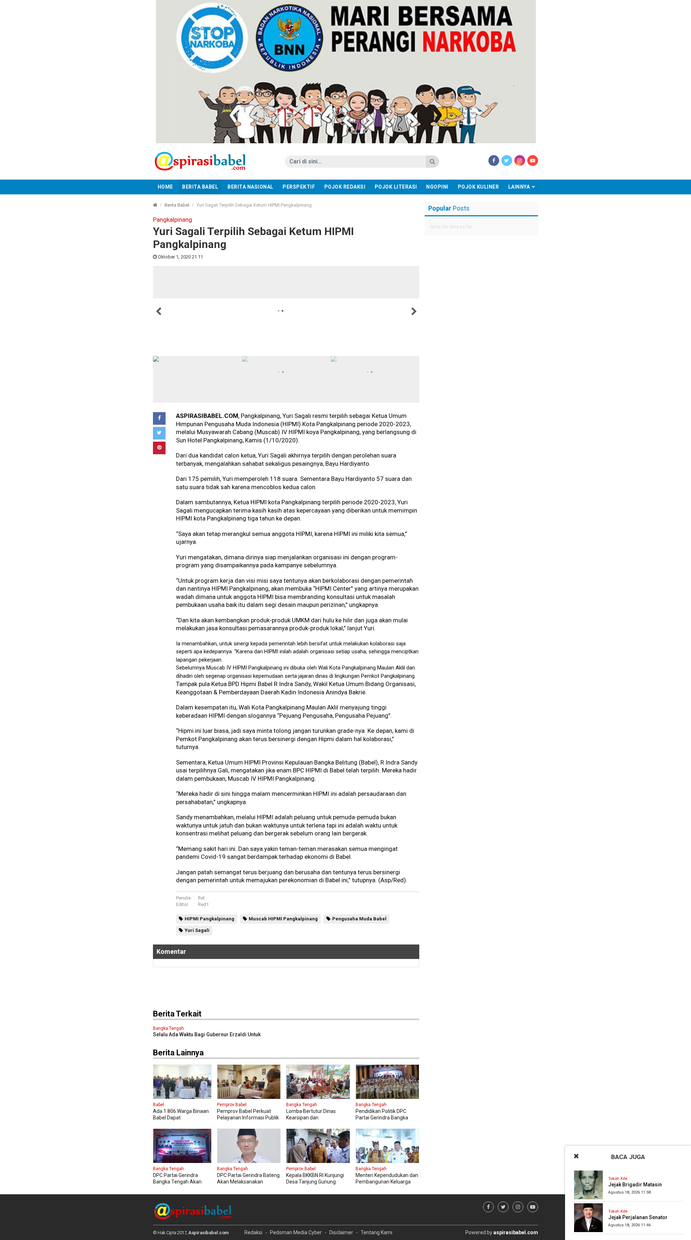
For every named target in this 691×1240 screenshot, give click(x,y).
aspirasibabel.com (515, 1232)
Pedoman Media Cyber (296, 1232)
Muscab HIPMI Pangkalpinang (283, 918)
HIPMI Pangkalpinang (209, 918)
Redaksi (253, 1232)
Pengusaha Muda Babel (359, 918)
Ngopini (437, 187)
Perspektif (299, 187)
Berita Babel (200, 187)
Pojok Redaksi (345, 187)
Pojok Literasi (396, 187)
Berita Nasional (250, 187)
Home (165, 187)
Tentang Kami (376, 1232)
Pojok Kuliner (478, 187)
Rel (201, 898)
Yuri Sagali (197, 930)
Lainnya (519, 187)
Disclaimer (341, 1232)
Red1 (203, 904)
